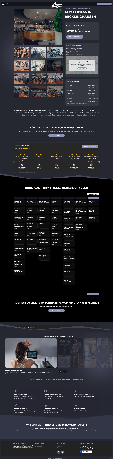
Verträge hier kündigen (61, 447)
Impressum (59, 445)
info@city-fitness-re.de (76, 54)
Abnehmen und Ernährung (40, 447)
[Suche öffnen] (8, 4)
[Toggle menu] (3, 4)
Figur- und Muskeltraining (40, 445)
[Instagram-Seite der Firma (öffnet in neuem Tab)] (62, 452)
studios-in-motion (62, 458)
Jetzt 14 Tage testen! (104, 3)
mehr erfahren (16, 451)
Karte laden (82, 68)
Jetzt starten (56, 135)
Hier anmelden (74, 36)
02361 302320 (73, 53)
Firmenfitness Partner (86, 443)
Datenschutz (59, 446)
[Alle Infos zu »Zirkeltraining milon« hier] (31, 353)
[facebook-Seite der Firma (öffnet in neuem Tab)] (58, 452)
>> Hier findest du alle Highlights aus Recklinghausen (56, 379)
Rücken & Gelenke (38, 446)
